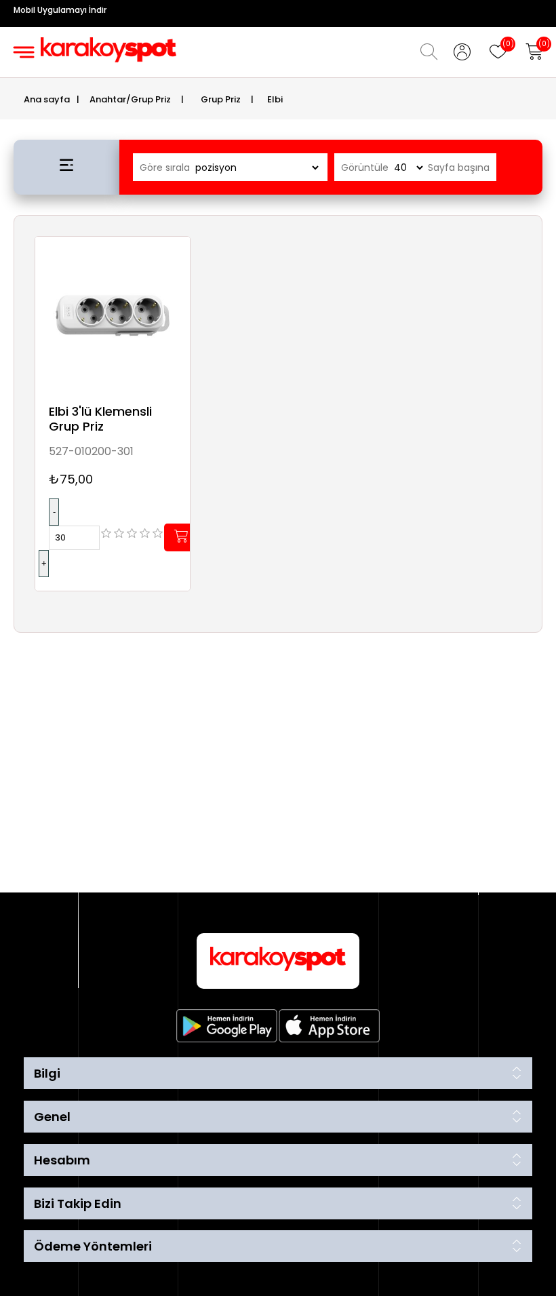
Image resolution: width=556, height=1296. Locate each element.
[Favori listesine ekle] (176, 262)
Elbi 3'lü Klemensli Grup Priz (100, 418)
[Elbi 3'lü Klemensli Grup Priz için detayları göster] (112, 314)
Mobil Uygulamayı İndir (60, 10)
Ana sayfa (47, 99)
